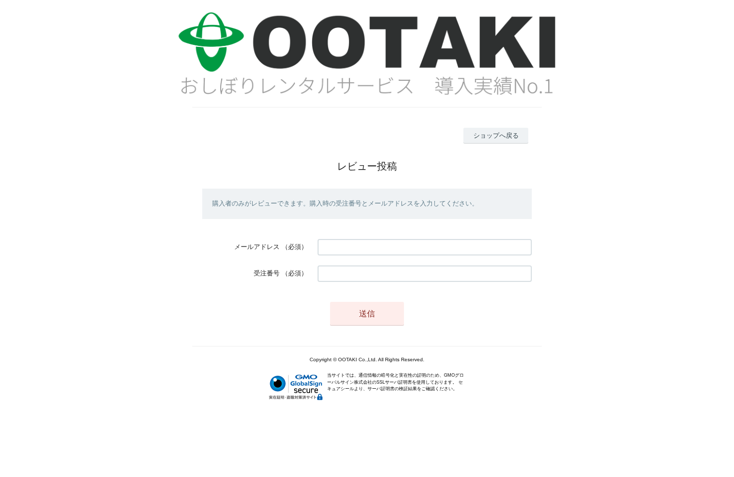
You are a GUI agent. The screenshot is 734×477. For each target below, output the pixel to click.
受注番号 (267, 273)
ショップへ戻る (496, 135)
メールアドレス (257, 246)
